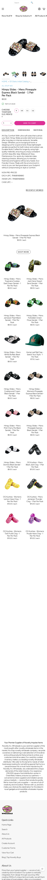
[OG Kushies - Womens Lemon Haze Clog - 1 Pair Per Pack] (12, 484)
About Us (5, 834)
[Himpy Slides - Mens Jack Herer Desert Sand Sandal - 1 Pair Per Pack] (34, 266)
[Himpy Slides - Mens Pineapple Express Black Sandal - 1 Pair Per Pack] (22, 213)
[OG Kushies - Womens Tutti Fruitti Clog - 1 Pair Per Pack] (12, 518)
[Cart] (44, 9)
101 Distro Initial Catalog (19, 81)
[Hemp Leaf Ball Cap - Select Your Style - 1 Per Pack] (34, 339)
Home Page (6, 825)
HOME (4, 81)
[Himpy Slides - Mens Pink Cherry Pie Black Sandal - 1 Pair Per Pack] (12, 412)
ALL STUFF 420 (7, 86)
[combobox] (21, 3)
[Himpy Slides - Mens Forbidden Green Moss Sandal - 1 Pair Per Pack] (34, 302)
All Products (6, 838)
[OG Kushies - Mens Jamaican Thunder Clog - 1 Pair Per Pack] (34, 484)
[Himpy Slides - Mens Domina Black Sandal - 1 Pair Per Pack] (12, 449)
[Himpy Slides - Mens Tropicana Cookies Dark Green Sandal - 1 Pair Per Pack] (12, 266)
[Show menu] (3, 9)
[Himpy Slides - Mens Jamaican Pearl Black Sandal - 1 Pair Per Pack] (12, 302)
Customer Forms (8, 848)
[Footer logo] (7, 809)
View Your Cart (8, 852)
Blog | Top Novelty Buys (11, 857)
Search (4, 829)
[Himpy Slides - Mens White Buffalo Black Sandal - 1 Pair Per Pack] (12, 339)
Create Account (8, 843)
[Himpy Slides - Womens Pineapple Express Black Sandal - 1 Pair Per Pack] (34, 376)
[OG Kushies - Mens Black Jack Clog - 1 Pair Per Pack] (34, 449)
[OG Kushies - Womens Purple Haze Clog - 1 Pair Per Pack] (34, 518)
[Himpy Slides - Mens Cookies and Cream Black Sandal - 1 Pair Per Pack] (12, 376)
